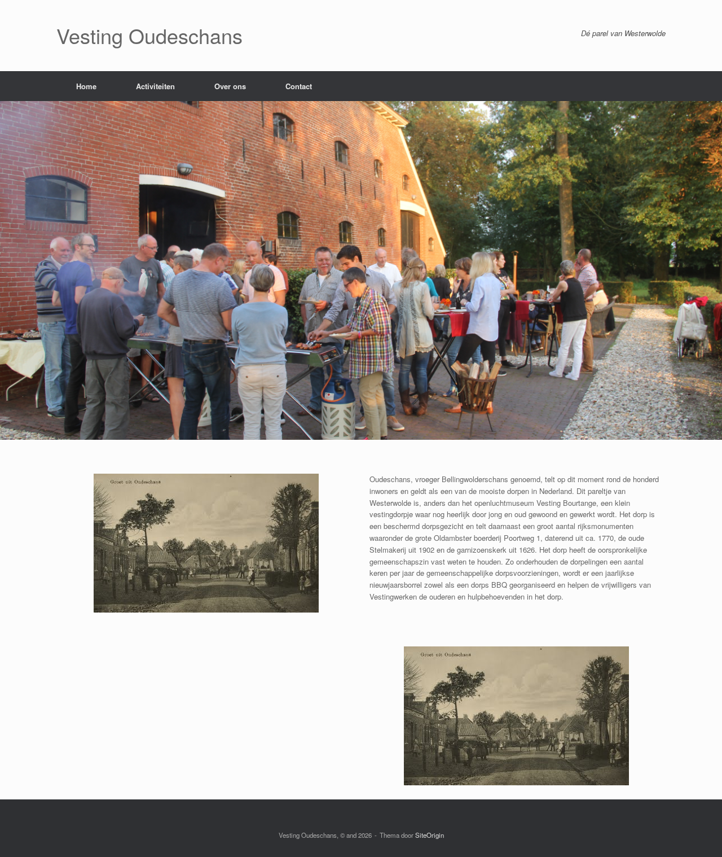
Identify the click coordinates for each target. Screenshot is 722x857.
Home (86, 86)
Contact (298, 86)
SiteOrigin (429, 834)
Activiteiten (155, 86)
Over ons (230, 86)
